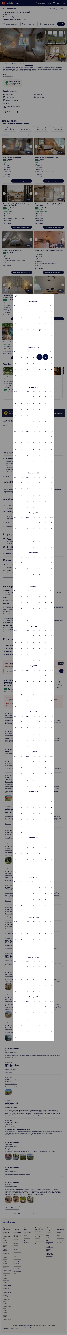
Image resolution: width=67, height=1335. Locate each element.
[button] (45, 311)
